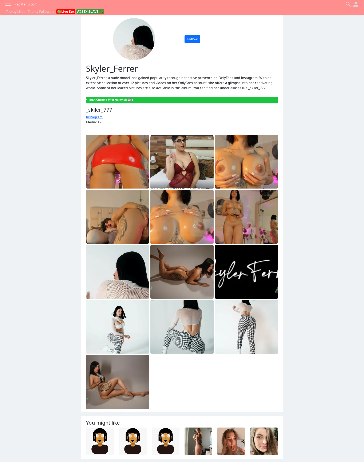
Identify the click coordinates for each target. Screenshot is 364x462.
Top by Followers (41, 11)
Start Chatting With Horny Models (111, 99)
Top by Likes (15, 11)
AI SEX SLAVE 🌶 (90, 11)
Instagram (94, 117)
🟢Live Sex (66, 11)
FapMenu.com (26, 4)
